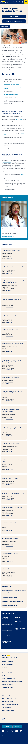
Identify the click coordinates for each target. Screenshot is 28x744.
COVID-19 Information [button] (7, 664)
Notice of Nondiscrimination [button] (8, 693)
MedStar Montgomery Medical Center (13, 428)
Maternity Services (6, 635)
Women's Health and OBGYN (20, 629)
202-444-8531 (9, 290)
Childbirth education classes (11, 94)
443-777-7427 (18, 119)
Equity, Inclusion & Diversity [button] (8, 673)
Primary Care (18, 621)
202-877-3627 (9, 500)
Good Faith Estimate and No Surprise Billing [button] (12, 681)
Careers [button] (7, 726)
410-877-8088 (9, 561)
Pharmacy (17, 617)
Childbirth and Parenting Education (7, 618)
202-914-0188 (9, 351)
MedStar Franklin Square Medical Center (14, 267)
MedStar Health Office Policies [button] (9, 690)
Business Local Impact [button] (7, 661)
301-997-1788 (9, 400)
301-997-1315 (9, 515)
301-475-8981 (9, 484)
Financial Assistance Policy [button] (8, 678)
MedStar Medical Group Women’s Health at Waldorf (12, 410)
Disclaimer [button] (4, 667)
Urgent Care (18, 625)
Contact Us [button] (17, 726)
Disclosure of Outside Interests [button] (9, 670)
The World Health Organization (9, 605)
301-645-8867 (9, 419)
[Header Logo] (5, 1)
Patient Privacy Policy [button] (7, 701)
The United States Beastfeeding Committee (12, 601)
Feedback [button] (4, 675)
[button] (13, 2)
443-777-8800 (9, 577)
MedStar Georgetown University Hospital (11, 300)
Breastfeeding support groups (11, 84)
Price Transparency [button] (6, 707)
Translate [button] (6, 719)
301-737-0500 (9, 451)
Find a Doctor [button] (14, 16)
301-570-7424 (9, 436)
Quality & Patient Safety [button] (8, 710)
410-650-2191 (9, 530)
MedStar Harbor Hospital (9, 316)
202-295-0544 (9, 307)
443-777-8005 (9, 273)
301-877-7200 (9, 469)
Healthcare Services (6, 5)
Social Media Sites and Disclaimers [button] (10, 713)
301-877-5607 (9, 258)
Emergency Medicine (7, 624)
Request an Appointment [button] (14, 21)
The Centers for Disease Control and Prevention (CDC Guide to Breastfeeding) (13, 596)
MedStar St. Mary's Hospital (10, 478)
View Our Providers (7, 236)
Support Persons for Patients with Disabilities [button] (13, 716)
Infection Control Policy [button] (7, 684)
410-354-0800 (9, 322)
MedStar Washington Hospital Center (13, 493)
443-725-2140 (9, 546)
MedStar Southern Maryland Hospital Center (13, 460)
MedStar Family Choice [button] (7, 687)
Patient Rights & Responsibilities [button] (10, 704)
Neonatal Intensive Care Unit (6, 642)
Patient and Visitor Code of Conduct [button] (11, 698)
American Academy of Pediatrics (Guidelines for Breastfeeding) (13, 591)
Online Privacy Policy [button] (7, 696)
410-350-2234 (7, 162)
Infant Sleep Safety (7, 630)
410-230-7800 (9, 336)
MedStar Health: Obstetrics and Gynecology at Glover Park (11, 361)
